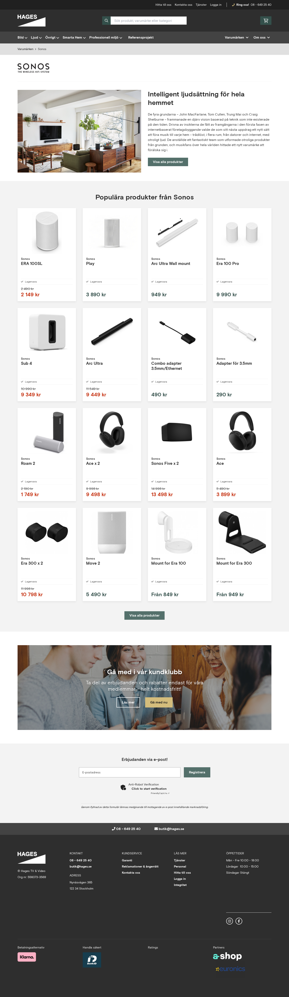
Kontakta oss (183, 4)
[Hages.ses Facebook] (238, 921)
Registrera (197, 772)
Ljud (34, 37)
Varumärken (25, 49)
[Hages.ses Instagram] (229, 921)
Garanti (127, 860)
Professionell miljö (103, 37)
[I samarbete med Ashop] (227, 956)
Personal (180, 866)
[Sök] (106, 20)
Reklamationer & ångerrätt (140, 866)
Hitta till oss (182, 872)
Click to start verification (149, 788)
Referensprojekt (141, 37)
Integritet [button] (180, 885)
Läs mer (128, 702)
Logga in (216, 4)
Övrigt (50, 37)
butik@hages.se (171, 829)
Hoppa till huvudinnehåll (143, 5)
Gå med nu (159, 702)
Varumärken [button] (234, 37)
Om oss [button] (259, 37)
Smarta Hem (72, 37)
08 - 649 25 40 (261, 4)
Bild (21, 37)
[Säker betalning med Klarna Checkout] (27, 957)
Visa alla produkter (168, 162)
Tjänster (201, 4)
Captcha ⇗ (160, 793)
